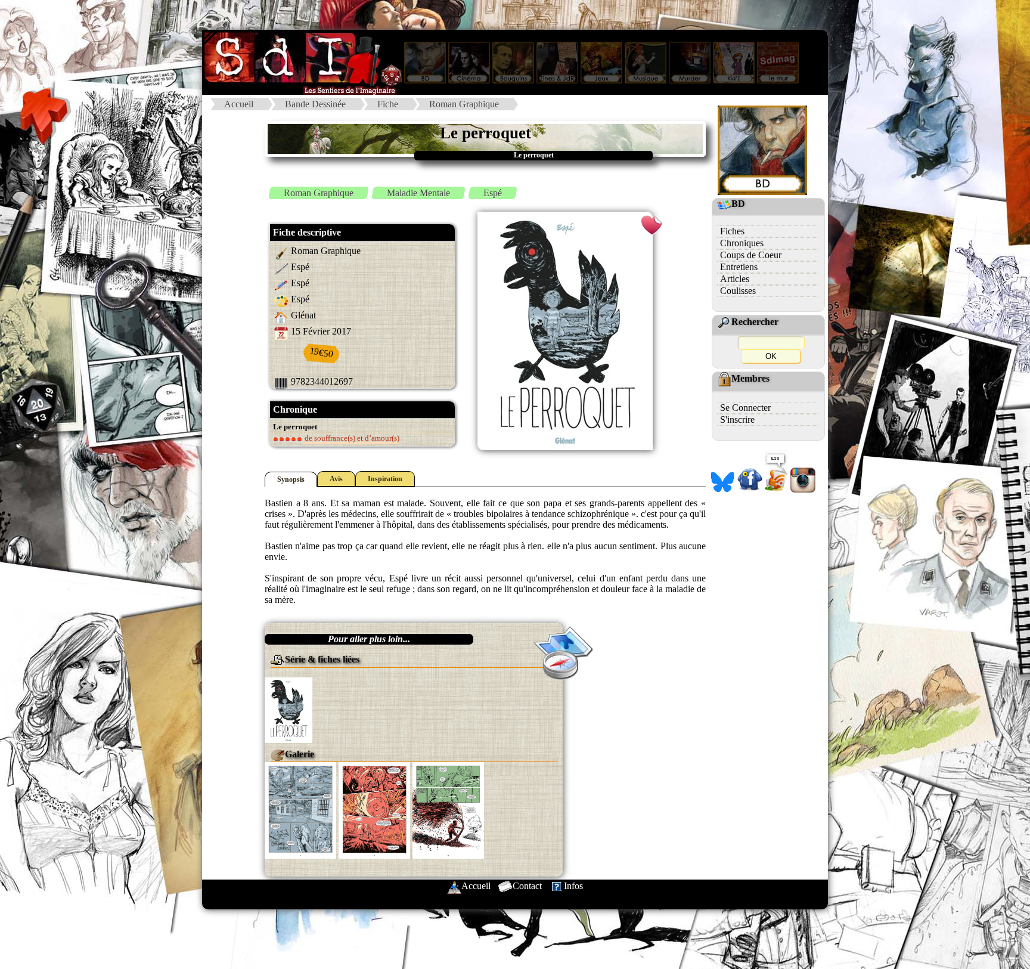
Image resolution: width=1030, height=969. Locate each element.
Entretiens (739, 267)
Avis (336, 479)
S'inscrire (737, 419)
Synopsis (291, 479)
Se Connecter (745, 408)
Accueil (238, 104)
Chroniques (742, 243)
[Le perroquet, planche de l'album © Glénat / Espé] (300, 809)
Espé (492, 193)
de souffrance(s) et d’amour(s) (351, 438)
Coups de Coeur (750, 255)
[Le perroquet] (288, 709)
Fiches (732, 231)
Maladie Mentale (418, 193)
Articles (734, 279)
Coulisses (738, 291)
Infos (573, 886)
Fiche (387, 104)
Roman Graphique (464, 104)
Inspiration (385, 479)
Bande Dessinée (315, 104)
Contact (527, 886)
